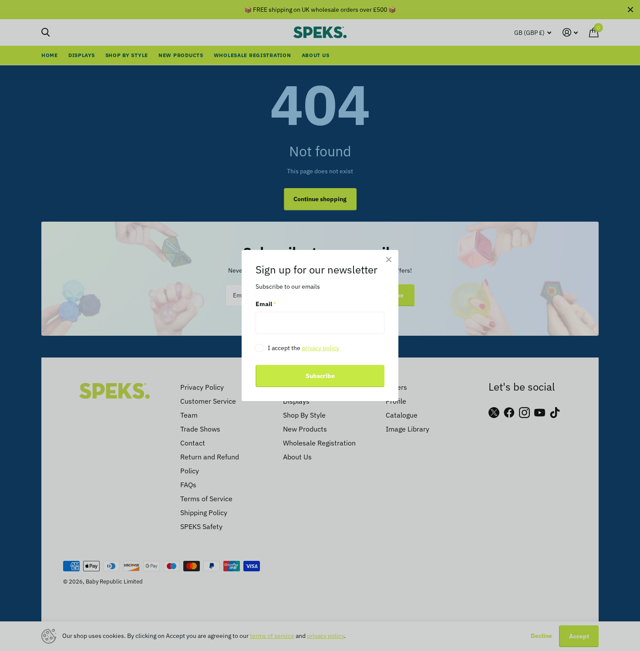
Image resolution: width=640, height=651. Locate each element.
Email (266, 304)
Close (388, 259)
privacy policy (320, 348)
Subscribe (320, 376)
